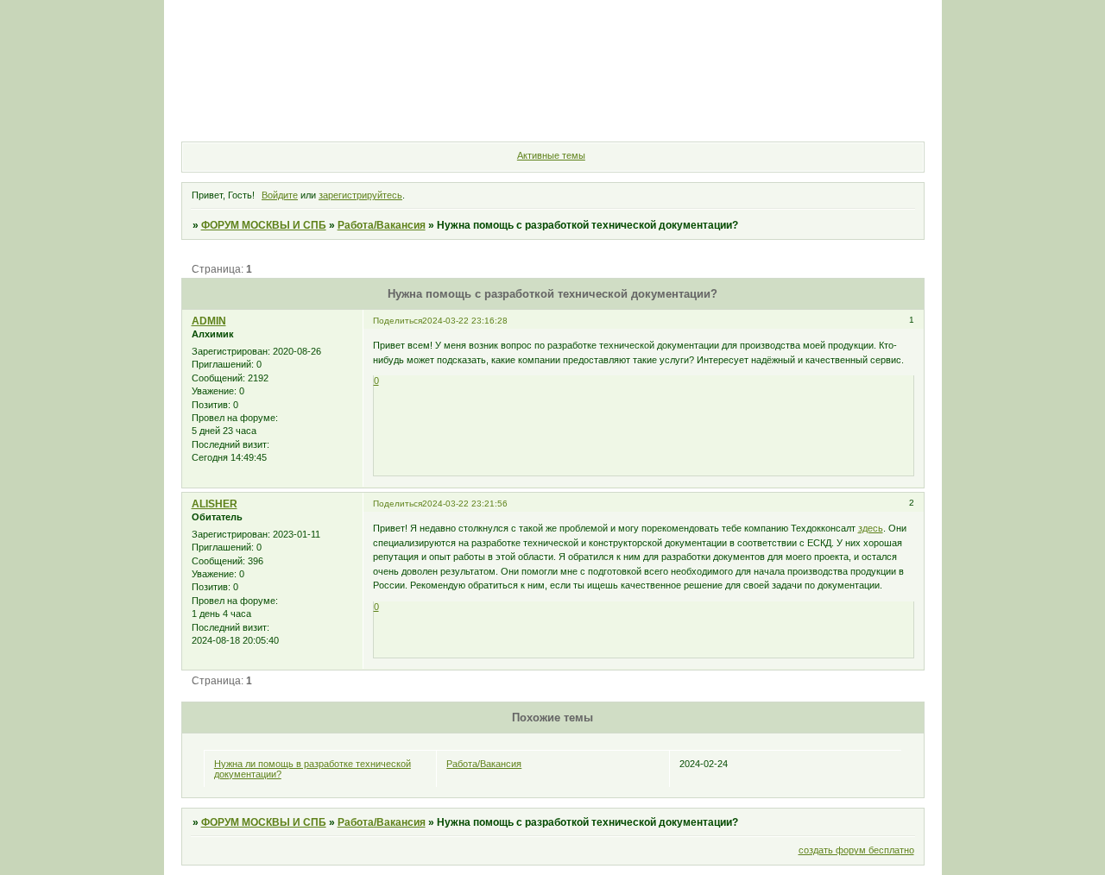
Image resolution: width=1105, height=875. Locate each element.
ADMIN (209, 321)
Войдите (280, 195)
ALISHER (214, 504)
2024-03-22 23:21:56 (465, 503)
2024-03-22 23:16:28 (465, 320)
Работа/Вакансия (382, 225)
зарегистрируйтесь (360, 195)
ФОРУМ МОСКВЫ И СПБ (263, 225)
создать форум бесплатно (856, 850)
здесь (870, 528)
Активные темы (551, 155)
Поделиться (397, 320)
